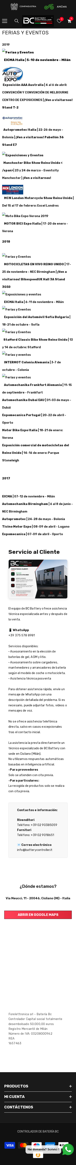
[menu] (4, 20)
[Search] (16, 20)
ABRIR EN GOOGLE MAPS (38, 915)
